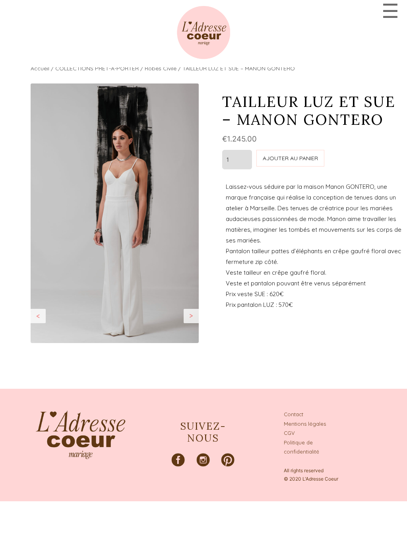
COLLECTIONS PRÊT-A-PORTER (97, 68)
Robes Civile (160, 68)
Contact (293, 414)
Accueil (40, 68)
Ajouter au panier (290, 158)
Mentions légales (305, 424)
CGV (289, 433)
